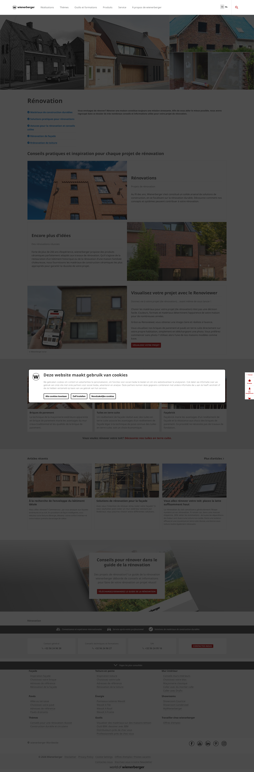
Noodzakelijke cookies (102, 396)
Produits (107, 7)
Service (122, 7)
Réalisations (47, 7)
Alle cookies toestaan (56, 396)
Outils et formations (86, 7)
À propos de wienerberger (147, 7)
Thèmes (64, 7)
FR (222, 6)
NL (226, 6)
